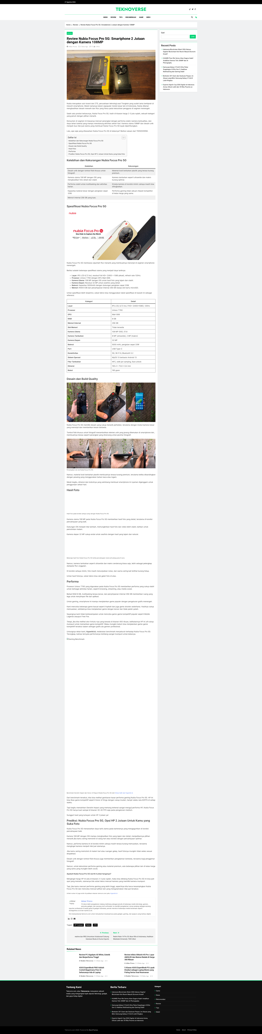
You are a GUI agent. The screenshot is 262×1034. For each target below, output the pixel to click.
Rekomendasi (130, 17)
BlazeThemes (93, 1030)
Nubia (88, 925)
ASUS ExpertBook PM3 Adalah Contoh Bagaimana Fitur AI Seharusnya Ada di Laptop (91, 970)
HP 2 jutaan (78, 925)
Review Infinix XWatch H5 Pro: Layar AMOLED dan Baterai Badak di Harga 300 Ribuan (139, 957)
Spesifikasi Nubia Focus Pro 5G (80, 143)
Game (141, 17)
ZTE (95, 925)
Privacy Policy (191, 1030)
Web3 (148, 17)
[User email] (74, 919)
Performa (72, 151)
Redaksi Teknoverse (87, 961)
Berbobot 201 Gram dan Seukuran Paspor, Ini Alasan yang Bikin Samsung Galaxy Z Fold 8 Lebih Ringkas (178, 78)
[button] (69, 502)
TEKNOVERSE (131, 9)
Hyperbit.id (113, 893)
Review (113, 17)
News (105, 17)
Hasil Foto (72, 149)
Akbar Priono (73, 47)
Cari (163, 33)
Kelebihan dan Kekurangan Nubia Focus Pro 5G (86, 141)
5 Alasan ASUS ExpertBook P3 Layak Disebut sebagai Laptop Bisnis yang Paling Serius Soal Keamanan (139, 970)
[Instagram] (72, 919)
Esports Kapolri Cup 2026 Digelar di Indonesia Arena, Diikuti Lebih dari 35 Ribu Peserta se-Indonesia (178, 87)
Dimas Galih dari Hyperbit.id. (124, 793)
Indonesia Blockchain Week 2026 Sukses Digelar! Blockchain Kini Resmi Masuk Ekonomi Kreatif (179, 51)
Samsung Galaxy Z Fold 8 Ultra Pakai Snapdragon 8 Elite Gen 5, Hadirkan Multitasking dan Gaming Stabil (175, 69)
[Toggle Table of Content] (122, 137)
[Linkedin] (69, 919)
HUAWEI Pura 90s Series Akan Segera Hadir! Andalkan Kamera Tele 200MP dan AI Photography (178, 60)
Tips (120, 17)
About (184, 1030)
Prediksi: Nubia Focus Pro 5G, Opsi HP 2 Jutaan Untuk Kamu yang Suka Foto (97, 154)
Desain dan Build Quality (78, 146)
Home (178, 1030)
